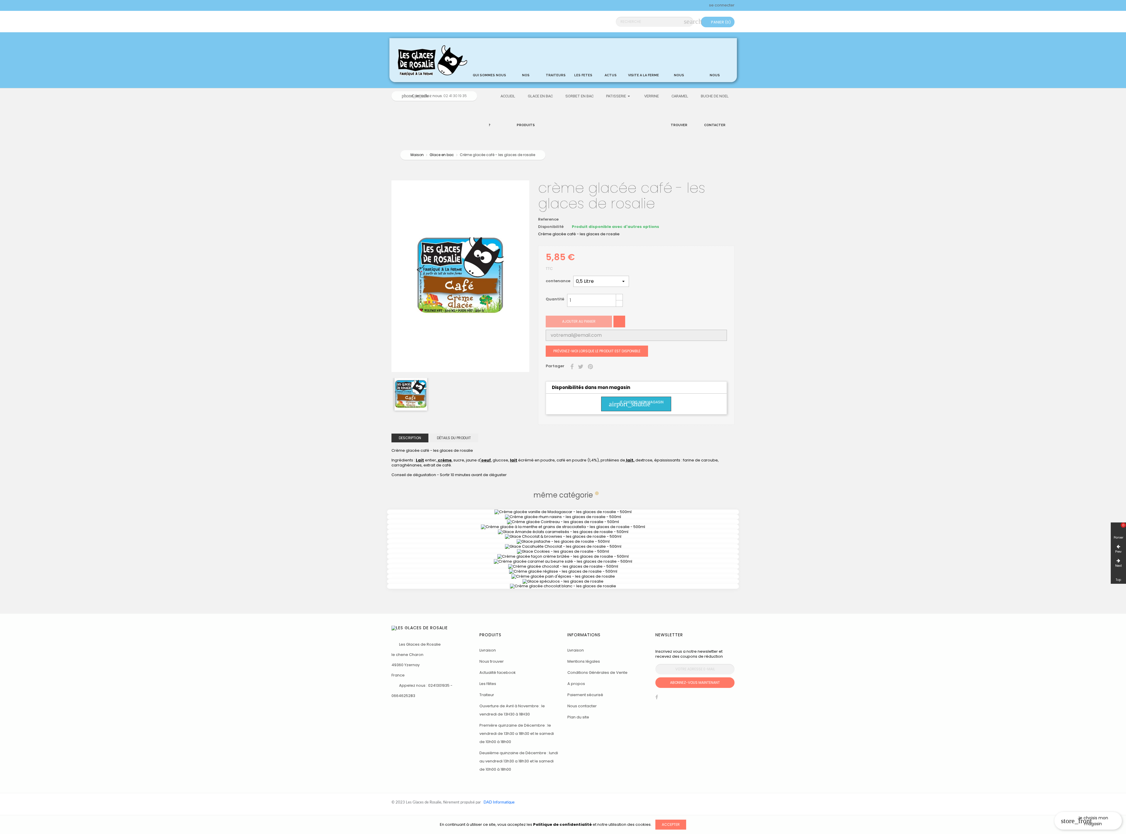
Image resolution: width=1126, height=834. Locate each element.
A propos (576, 683)
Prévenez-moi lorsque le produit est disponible (596, 351)
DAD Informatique (499, 802)
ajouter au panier (579, 321)
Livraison (487, 650)
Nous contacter (582, 706)
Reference (548, 219)
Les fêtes (487, 683)
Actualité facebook (497, 672)
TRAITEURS (555, 58)
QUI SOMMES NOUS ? (489, 73)
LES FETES (583, 58)
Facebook (656, 698)
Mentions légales (583, 661)
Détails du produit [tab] (454, 437)
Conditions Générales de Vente (597, 672)
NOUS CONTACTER (714, 73)
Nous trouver (491, 661)
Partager (572, 366)
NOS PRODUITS (526, 73)
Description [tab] (410, 437)
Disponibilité (551, 226)
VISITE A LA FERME (643, 73)
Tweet (581, 366)
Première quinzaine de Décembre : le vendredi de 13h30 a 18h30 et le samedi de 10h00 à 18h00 (516, 734)
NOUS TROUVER (679, 73)
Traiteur (486, 695)
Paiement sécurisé (585, 695)
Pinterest (590, 366)
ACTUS (611, 58)
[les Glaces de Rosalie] (431, 59)
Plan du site (578, 717)
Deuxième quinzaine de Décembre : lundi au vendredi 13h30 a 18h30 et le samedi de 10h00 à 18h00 (518, 761)
